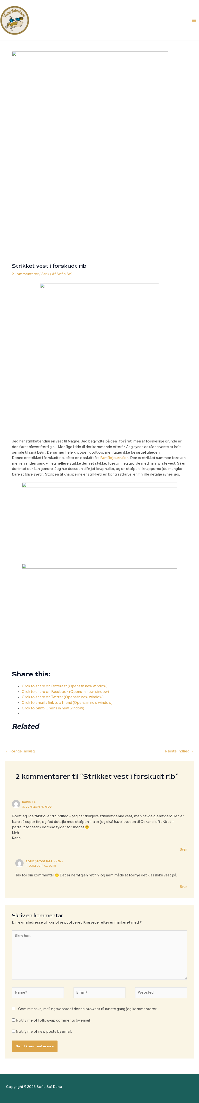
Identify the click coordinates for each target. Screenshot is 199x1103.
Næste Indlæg (179, 751)
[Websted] (161, 994)
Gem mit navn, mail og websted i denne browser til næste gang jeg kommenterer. (87, 1009)
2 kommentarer (25, 274)
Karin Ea (28, 802)
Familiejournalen (114, 458)
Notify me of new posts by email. (44, 1032)
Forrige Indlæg (20, 751)
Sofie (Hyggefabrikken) (44, 861)
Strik (45, 274)
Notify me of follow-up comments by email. (53, 1020)
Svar (183, 849)
